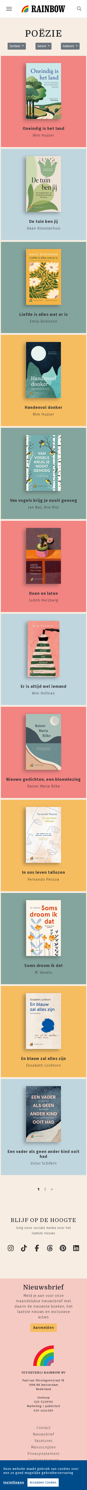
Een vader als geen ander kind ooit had (44, 1154)
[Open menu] (9, 9)
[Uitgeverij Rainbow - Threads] (50, 1248)
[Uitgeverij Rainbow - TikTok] (24, 1248)
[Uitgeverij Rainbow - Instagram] (11, 1248)
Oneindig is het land (43, 128)
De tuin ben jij (43, 221)
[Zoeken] (79, 9)
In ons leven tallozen (43, 872)
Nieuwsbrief (43, 1434)
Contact (44, 1428)
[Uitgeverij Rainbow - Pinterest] (63, 1248)
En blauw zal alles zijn (43, 1058)
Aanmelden (43, 1327)
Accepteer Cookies (43, 1482)
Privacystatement (43, 1454)
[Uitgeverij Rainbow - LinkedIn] (76, 1248)
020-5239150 (43, 1401)
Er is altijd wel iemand (43, 686)
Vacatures (44, 1441)
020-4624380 (43, 1410)
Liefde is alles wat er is (43, 314)
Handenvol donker (43, 407)
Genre (42, 46)
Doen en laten (43, 593)
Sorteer (15, 46)
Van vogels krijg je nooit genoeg (43, 500)
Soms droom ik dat (43, 965)
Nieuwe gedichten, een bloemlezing (43, 779)
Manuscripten (43, 1447)
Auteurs (69, 46)
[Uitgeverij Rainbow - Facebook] (37, 1248)
